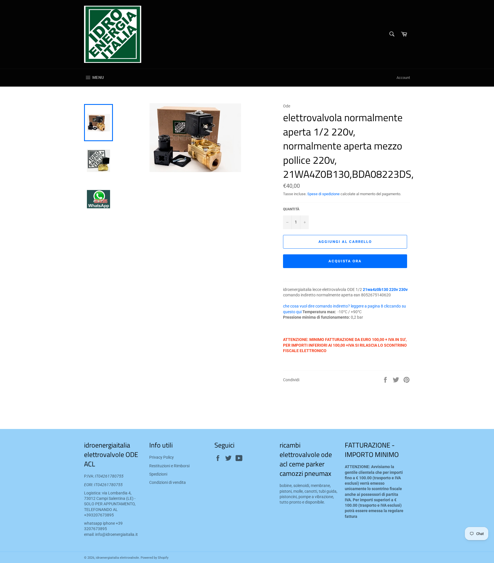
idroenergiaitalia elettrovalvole (117, 558)
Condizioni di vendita (167, 482)
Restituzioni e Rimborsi (169, 466)
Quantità (291, 209)
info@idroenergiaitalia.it (116, 534)
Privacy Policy (161, 457)
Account (403, 77)
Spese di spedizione (323, 194)
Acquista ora (345, 261)
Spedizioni (158, 474)
